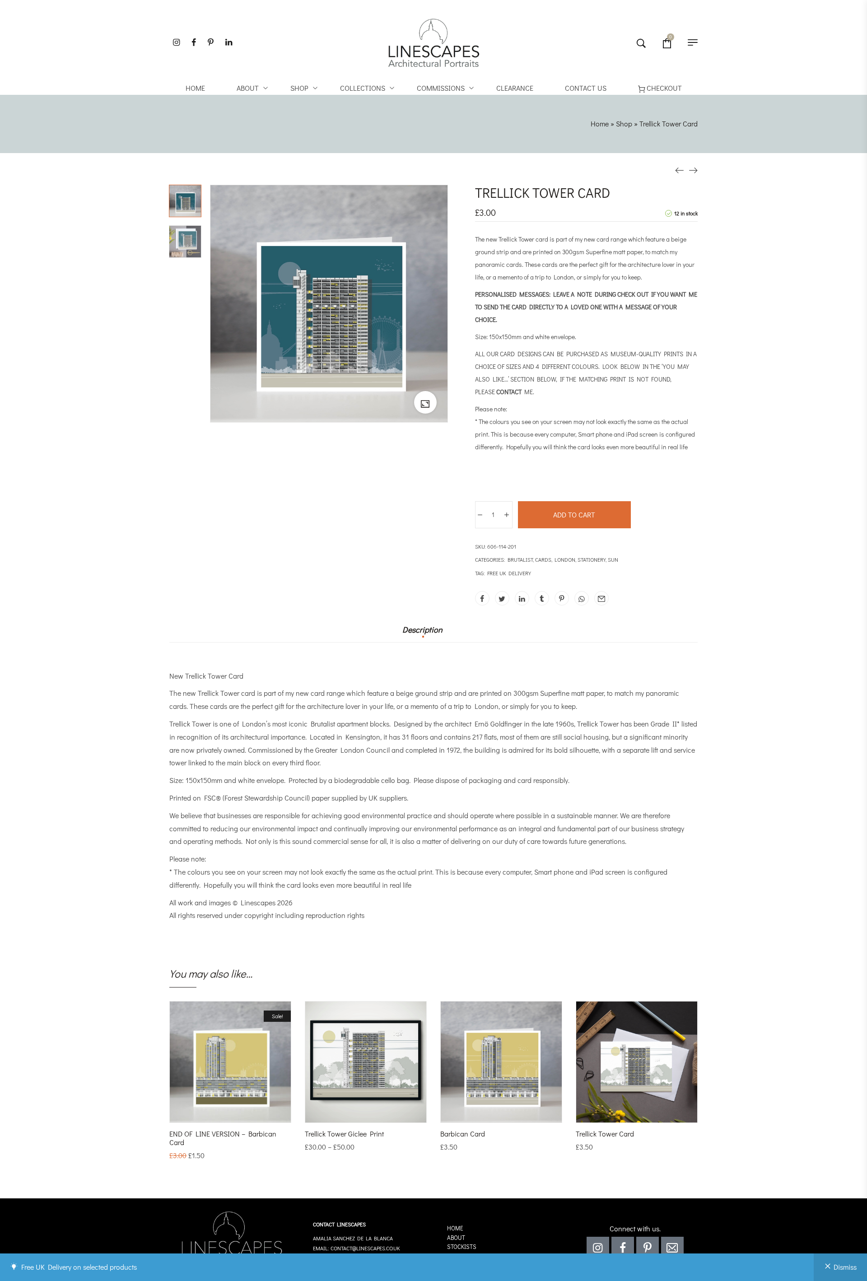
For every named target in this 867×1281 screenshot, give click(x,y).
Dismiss (845, 1267)
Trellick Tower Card (605, 1133)
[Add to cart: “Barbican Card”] (489, 1113)
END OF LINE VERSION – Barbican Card (222, 1138)
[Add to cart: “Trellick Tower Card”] (624, 1113)
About (456, 1237)
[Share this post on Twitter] (502, 598)
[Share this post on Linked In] (522, 598)
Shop (624, 123)
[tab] (422, 634)
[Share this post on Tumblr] (542, 598)
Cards (543, 559)
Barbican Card (462, 1133)
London (565, 559)
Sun (613, 559)
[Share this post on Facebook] (482, 598)
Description (422, 630)
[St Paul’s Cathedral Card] (679, 169)
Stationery (592, 559)
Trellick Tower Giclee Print (344, 1133)
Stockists (461, 1246)
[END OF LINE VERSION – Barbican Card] (693, 169)
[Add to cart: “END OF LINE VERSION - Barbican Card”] (218, 1113)
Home (600, 123)
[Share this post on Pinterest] (562, 598)
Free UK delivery (509, 573)
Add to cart (574, 514)
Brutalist (520, 559)
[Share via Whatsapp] (581, 598)
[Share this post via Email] (601, 598)
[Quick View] (242, 1113)
